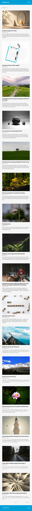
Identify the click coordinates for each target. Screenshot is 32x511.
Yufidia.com (5, 2)
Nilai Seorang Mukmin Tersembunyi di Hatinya (13, 193)
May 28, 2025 (5, 494)
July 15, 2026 (5, 101)
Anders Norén (7, 508)
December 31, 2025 (6, 317)
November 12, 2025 (6, 378)
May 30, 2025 (5, 464)
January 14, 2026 (5, 286)
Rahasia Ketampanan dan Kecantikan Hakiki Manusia (15, 406)
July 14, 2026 (5, 132)
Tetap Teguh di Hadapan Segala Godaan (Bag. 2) (14, 463)
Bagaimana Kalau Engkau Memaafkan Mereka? (13, 253)
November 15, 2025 (6, 348)
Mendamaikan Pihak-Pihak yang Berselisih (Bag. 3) (14, 493)
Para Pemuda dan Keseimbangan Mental (12, 131)
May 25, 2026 (5, 194)
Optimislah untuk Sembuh (8, 316)
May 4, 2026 (5, 255)
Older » (28, 502)
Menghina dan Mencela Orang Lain (10, 347)
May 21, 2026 (5, 225)
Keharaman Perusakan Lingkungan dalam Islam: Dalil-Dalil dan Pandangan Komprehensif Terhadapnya (15, 284)
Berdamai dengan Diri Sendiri (9, 30)
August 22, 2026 (5, 32)
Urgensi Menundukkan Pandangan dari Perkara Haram (15, 436)
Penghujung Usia (6, 224)
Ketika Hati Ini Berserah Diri (9, 376)
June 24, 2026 (5, 163)
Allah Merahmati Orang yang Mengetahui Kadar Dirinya (15, 162)
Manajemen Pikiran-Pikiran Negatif (10, 65)
